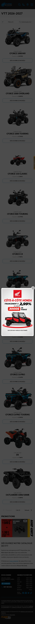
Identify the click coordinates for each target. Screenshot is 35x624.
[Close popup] (33, 288)
